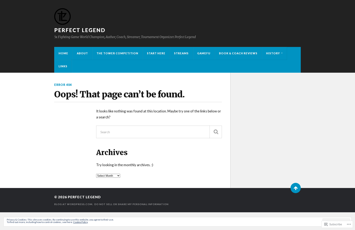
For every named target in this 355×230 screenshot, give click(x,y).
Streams (181, 53)
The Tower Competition (117, 53)
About (82, 53)
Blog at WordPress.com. (73, 204)
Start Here (156, 53)
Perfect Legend (79, 30)
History (273, 53)
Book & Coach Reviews (238, 53)
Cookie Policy (80, 222)
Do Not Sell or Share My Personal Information (131, 204)
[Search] (216, 132)
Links (63, 66)
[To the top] (295, 188)
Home (63, 53)
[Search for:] (159, 132)
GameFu (203, 53)
